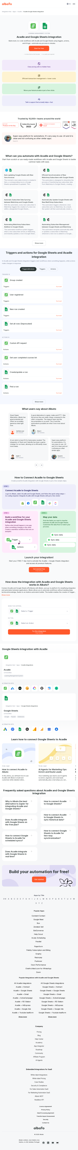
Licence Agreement (45, 1106)
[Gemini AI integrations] (27, 729)
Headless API (39, 1100)
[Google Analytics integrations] (34, 729)
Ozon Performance (38, 965)
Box (38, 923)
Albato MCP (39, 1096)
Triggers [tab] (42, 269)
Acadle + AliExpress (22, 1005)
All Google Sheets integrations (52, 983)
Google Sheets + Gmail (52, 994)
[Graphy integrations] (20, 688)
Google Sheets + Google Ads (52, 1009)
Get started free (39, 569)
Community (39, 1053)
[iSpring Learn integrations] (34, 688)
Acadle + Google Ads (23, 1009)
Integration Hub (6, 11)
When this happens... (15, 606)
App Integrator (39, 1046)
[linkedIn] (48, 1143)
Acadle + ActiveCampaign (23, 998)
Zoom (38, 972)
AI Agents (39, 1060)
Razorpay (38, 957)
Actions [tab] (53, 269)
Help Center (39, 1039)
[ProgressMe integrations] (49, 688)
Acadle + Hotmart (23, 987)
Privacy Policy (45, 1109)
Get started (39, 879)
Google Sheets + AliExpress (52, 1005)
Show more (39, 243)
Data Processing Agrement (45, 1113)
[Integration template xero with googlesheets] (20, 177)
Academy (39, 1043)
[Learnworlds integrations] (42, 688)
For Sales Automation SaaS (39, 1089)
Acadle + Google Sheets (22, 991)
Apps (14, 11)
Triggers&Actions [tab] (28, 269)
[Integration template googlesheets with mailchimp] (58, 226)
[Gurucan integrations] (27, 688)
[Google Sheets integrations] (20, 729)
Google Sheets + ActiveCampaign (52, 998)
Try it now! (59, 286)
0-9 (4, 899)
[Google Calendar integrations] (49, 729)
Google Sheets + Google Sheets (52, 991)
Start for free (39, 48)
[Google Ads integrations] (5, 729)
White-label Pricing (39, 1078)
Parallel (38, 942)
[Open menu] (74, 4)
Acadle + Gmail (23, 994)
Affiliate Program (39, 1057)
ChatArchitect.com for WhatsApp (38, 968)
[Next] (41, 465)
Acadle (20, 11)
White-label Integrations (39, 1075)
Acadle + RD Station (23, 1002)
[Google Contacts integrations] (56, 729)
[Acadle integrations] (5, 688)
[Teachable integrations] (56, 688)
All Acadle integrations (22, 983)
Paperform (38, 946)
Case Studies (39, 1082)
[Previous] (37, 465)
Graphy (38, 954)
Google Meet (38, 919)
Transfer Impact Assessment (46, 1116)
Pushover (38, 961)
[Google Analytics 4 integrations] (42, 729)
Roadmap (39, 1050)
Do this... (11, 618)
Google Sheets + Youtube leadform (52, 1013)
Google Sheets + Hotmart (52, 987)
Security (45, 1119)
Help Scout (38, 934)
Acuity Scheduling (38, 938)
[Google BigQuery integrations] (13, 729)
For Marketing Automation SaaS (39, 1093)
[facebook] (44, 1143)
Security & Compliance (39, 1086)
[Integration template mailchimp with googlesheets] (58, 177)
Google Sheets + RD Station (52, 1002)
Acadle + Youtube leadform (22, 1013)
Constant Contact (38, 916)
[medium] (57, 1143)
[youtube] (53, 1143)
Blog (39, 1035)
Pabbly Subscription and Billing (38, 950)
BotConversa (38, 930)
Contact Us (45, 1123)
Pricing (39, 1032)
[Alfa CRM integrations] (13, 688)
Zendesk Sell (38, 927)
